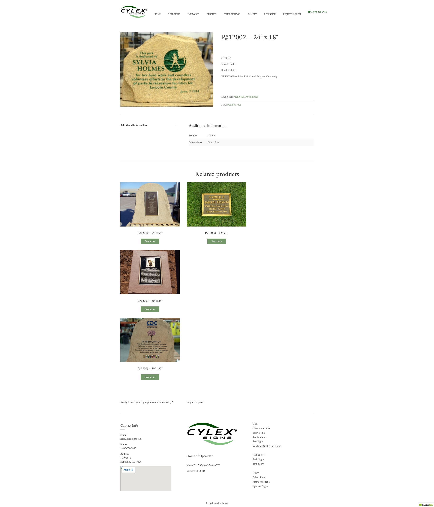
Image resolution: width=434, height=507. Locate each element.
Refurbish (270, 14)
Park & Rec (193, 14)
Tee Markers (259, 437)
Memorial (239, 96)
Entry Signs (259, 432)
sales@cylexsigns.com (131, 439)
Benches (211, 14)
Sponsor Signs (260, 486)
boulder (231, 104)
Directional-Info (261, 428)
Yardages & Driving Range (267, 446)
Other (256, 472)
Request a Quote (292, 14)
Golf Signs (174, 14)
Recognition (251, 96)
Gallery (252, 14)
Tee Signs (258, 441)
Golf (255, 423)
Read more (150, 241)
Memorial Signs (261, 481)
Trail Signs (258, 463)
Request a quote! (195, 402)
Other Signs (259, 477)
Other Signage (232, 14)
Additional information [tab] (133, 125)
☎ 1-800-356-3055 (317, 12)
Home (157, 14)
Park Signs (258, 459)
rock (239, 104)
